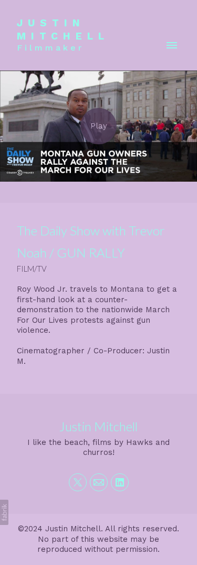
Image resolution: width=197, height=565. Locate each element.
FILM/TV (32, 268)
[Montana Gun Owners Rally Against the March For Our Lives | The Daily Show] (98, 126)
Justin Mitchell (98, 426)
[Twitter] (78, 482)
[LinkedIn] (120, 482)
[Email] (99, 482)
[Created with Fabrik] (4, 512)
